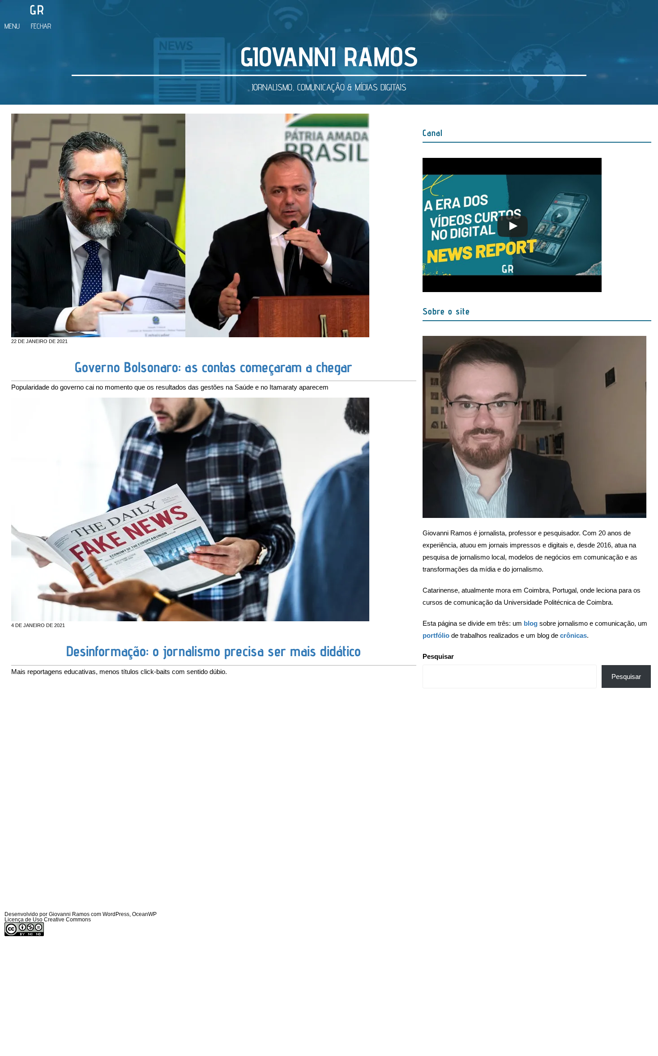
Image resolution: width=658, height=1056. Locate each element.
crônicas (573, 635)
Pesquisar (438, 656)
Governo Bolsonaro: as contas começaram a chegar (213, 366)
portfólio (436, 635)
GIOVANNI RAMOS (329, 56)
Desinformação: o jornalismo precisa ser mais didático (213, 650)
